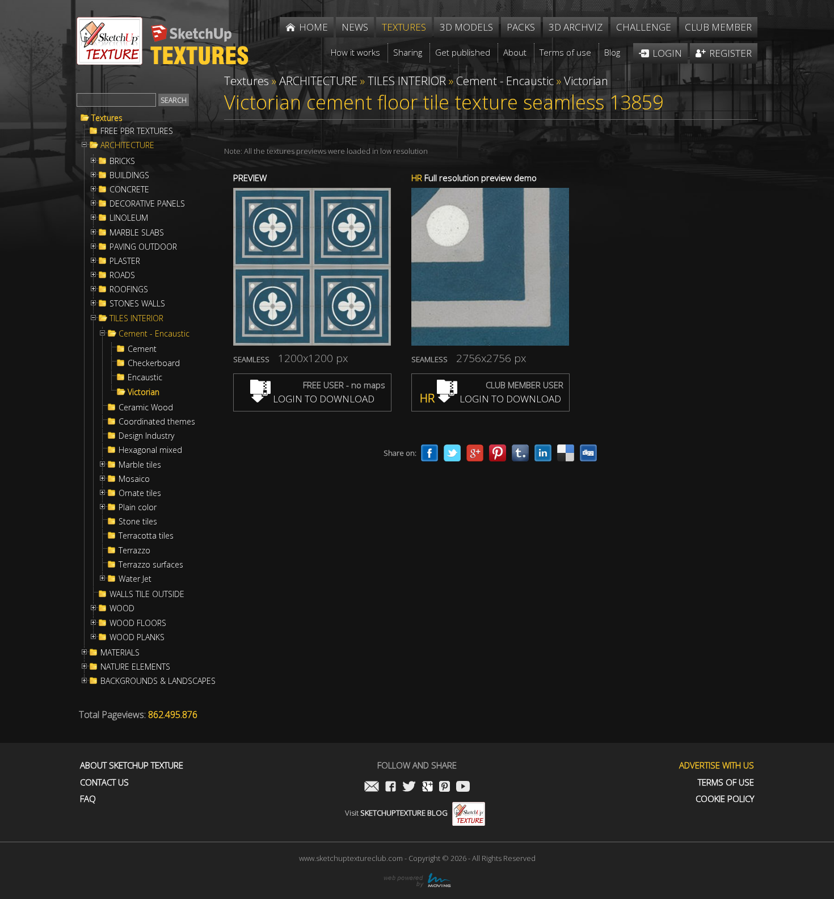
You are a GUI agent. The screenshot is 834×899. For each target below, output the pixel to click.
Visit (396, 813)
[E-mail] (371, 787)
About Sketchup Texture (131, 765)
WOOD (121, 608)
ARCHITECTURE (127, 145)
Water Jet (135, 579)
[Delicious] (565, 452)
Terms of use (726, 782)
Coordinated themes (157, 422)
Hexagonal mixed (150, 450)
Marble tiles (140, 465)
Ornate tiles (140, 493)
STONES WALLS (137, 304)
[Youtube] (463, 787)
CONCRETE (129, 189)
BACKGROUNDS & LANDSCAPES (158, 681)
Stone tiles (138, 521)
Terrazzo (134, 550)
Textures (107, 118)
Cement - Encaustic (154, 334)
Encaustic (145, 377)
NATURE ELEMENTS (135, 667)
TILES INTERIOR (136, 318)
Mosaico (134, 479)
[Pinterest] (497, 452)
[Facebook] (429, 452)
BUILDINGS (129, 175)
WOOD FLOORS (137, 623)
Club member (718, 26)
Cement (142, 349)
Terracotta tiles (146, 536)
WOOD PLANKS (137, 637)
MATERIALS (120, 653)
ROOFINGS (128, 289)
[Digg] (588, 452)
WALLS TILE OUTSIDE (146, 594)
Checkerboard (154, 363)
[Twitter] (452, 452)
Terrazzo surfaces (151, 565)
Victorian (143, 392)
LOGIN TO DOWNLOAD (322, 398)
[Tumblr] (520, 452)
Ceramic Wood (146, 407)
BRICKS (122, 161)
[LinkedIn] (542, 452)
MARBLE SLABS (136, 233)
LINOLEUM (128, 218)
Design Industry (146, 436)
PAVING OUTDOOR (143, 247)
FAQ (88, 798)
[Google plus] (474, 452)
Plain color (138, 507)
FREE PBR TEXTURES (136, 131)
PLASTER (124, 261)
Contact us (104, 782)
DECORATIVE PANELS (147, 204)
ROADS (122, 275)
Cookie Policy (725, 798)
